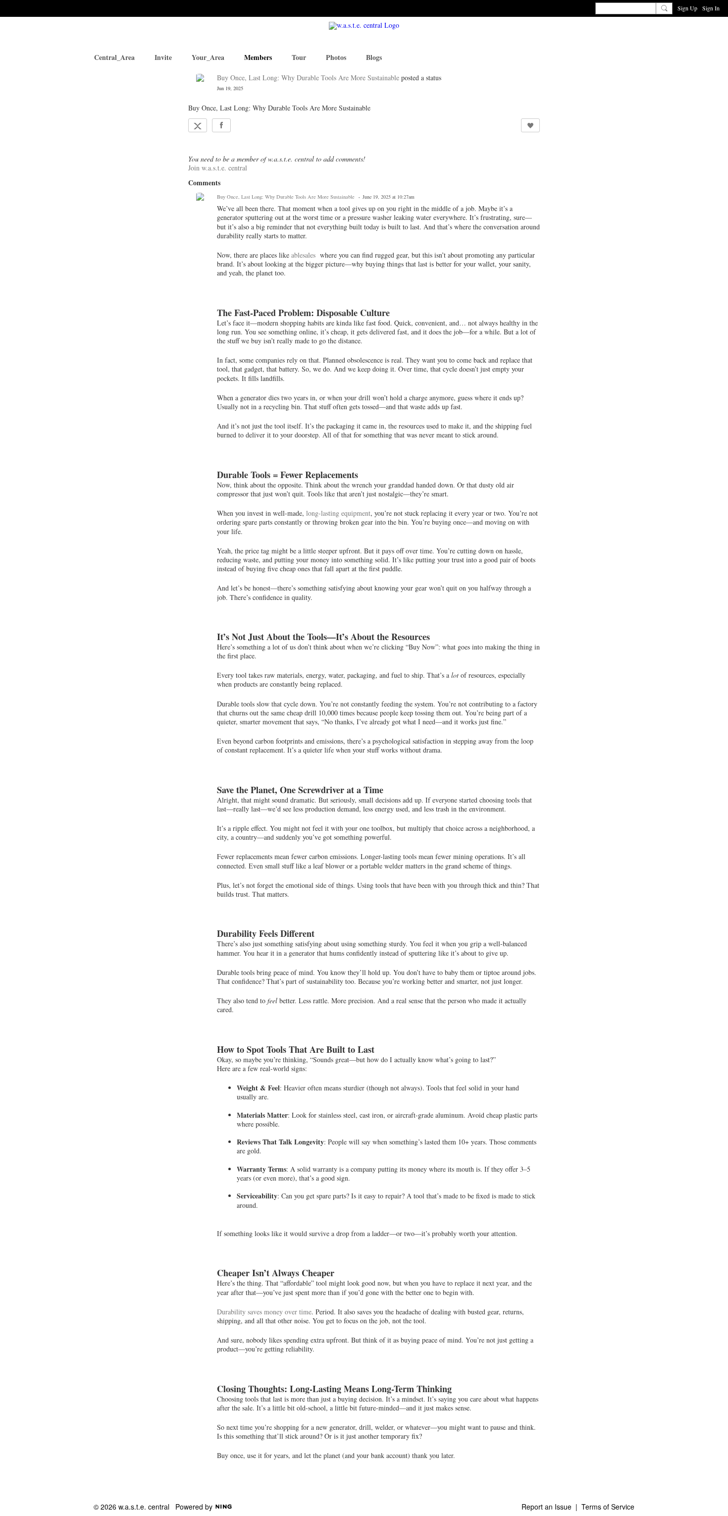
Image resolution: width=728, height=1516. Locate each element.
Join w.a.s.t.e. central (217, 167)
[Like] (530, 125)
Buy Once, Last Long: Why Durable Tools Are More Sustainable (308, 77)
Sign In (711, 8)
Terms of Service (607, 1507)
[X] (197, 125)
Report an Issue (546, 1507)
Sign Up (687, 8)
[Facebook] (221, 125)
